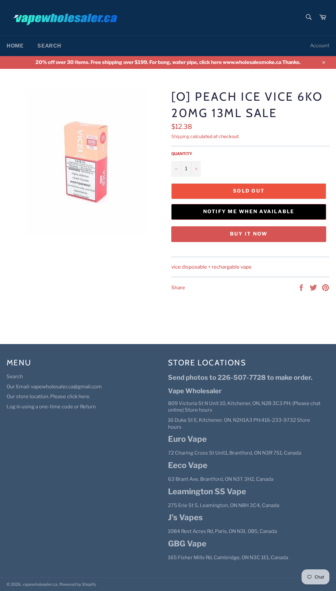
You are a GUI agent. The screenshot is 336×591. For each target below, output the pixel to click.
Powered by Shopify (77, 584)
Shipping (180, 136)
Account (319, 46)
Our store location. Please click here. (48, 396)
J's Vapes (185, 517)
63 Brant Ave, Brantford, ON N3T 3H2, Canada (220, 479)
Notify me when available (249, 211)
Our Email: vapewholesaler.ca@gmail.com (54, 387)
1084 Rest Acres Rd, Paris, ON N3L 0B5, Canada (222, 531)
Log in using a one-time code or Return (51, 407)
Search (49, 46)
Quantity (181, 153)
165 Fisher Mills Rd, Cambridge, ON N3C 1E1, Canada (228, 557)
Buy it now (249, 234)
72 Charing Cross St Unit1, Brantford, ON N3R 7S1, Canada (234, 453)
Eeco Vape (187, 465)
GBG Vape (187, 543)
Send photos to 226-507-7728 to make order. (240, 377)
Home (15, 46)
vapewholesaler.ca (40, 584)
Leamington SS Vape (207, 491)
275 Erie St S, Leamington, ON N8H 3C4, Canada (223, 505)
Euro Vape (187, 439)
